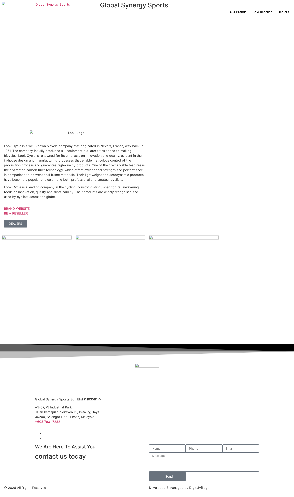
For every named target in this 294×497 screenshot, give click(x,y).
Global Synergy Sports (134, 5)
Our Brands (238, 12)
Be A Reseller (262, 12)
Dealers (283, 12)
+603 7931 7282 (47, 422)
